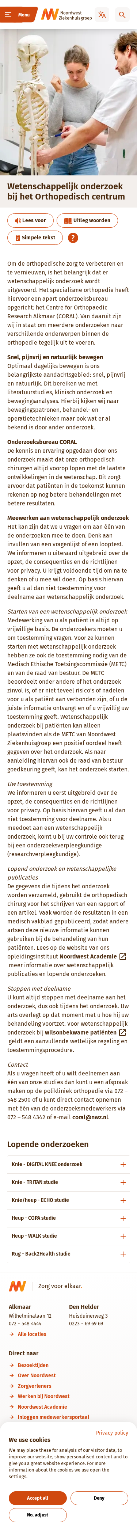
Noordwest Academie (88, 956)
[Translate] (102, 14)
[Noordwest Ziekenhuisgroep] (56, 14)
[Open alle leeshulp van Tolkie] (73, 238)
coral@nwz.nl (90, 1117)
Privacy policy (112, 1433)
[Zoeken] (122, 14)
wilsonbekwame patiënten (81, 1032)
